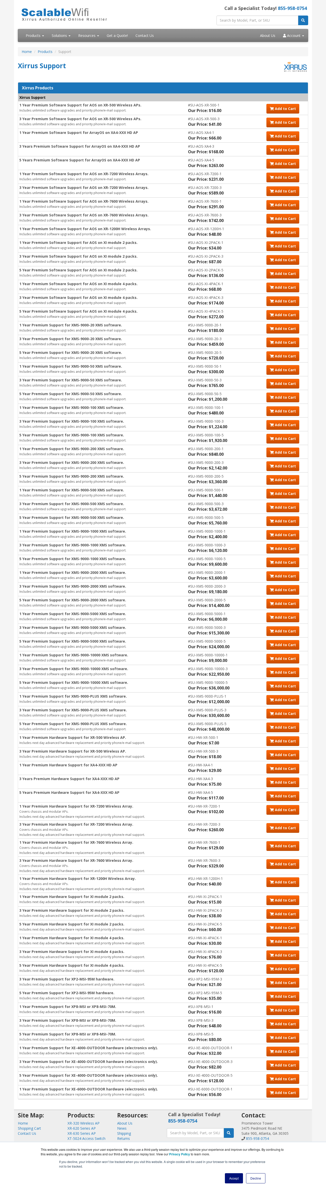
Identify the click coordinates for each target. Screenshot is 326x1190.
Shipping (124, 1133)
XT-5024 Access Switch (86, 1138)
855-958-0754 (292, 8)
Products (34, 35)
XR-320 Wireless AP (83, 1123)
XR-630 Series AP (81, 1133)
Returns (123, 1138)
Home (27, 51)
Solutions (60, 35)
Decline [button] (255, 1178)
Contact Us (144, 35)
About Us (267, 35)
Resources (87, 35)
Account (294, 35)
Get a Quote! (117, 35)
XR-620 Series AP (81, 1128)
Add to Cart (285, 108)
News (122, 1128)
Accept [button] (234, 1178)
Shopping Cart (29, 1128)
